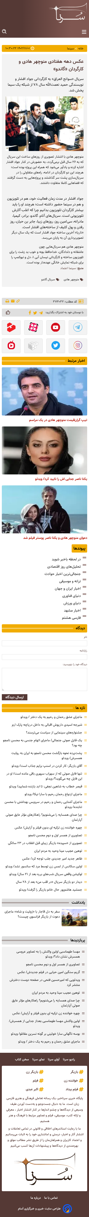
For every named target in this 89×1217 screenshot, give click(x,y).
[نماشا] (11, 346)
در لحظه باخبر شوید (66, 559)
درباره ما (36, 1198)
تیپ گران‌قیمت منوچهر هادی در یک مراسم (58, 420)
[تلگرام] (40, 312)
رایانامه (83, 650)
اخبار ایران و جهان (68, 588)
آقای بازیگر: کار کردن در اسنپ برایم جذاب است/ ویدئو (47, 765)
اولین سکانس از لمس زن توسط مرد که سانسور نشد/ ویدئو (43, 866)
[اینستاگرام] (78, 346)
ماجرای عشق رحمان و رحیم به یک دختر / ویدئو (51, 717)
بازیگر (74, 1071)
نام (85, 637)
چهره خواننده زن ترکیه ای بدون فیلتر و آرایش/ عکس (48, 827)
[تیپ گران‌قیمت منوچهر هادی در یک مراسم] (44, 391)
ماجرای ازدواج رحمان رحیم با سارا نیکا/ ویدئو (53, 794)
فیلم (35, 1080)
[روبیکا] (33, 346)
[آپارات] (33, 328)
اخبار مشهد (72, 610)
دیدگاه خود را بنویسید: (75, 664)
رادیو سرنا (69, 1059)
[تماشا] (11, 328)
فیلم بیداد (72, 1089)
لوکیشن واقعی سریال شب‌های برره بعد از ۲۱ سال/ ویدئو (45, 874)
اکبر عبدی (32, 1089)
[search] (4, 31)
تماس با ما (51, 1198)
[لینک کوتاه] (18, 301)
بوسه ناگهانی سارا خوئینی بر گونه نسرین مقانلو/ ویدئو (45, 1033)
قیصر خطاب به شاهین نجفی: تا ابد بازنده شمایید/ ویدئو (45, 786)
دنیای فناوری (71, 596)
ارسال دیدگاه (14, 697)
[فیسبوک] (29, 312)
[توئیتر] (34, 313)
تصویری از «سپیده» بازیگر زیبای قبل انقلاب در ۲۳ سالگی (45, 843)
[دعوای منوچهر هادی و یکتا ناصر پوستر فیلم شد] (44, 509)
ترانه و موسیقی (70, 581)
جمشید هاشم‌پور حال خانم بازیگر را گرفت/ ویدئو (50, 889)
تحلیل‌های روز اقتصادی (64, 566)
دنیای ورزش (72, 603)
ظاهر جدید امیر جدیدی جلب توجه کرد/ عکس (52, 858)
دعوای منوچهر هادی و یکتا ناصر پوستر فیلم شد (55, 538)
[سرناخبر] (67, 12)
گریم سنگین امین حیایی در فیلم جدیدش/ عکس (48, 972)
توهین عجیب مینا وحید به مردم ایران (58, 850)
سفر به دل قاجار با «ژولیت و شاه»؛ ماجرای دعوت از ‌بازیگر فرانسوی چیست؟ (32, 914)
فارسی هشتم (71, 618)
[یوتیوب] (56, 328)
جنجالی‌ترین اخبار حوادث (62, 574)
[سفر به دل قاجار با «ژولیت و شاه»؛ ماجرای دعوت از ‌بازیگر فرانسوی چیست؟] (74, 917)
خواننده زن (71, 1080)
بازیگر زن (32, 1071)
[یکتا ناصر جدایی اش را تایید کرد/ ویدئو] (44, 450)
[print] (7, 301)
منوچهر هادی (71, 279)
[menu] (84, 32)
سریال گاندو (48, 279)
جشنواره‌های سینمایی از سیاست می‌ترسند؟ (54, 732)
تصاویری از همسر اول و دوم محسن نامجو (55, 835)
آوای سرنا (54, 1059)
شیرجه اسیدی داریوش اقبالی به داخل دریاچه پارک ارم (47, 724)
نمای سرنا (38, 1059)
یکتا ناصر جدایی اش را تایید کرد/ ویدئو (61, 479)
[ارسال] (13, 301)
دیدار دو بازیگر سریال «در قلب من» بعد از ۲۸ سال (49, 881)
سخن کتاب (22, 1059)
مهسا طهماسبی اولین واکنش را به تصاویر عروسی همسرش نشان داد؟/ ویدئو (48, 954)
